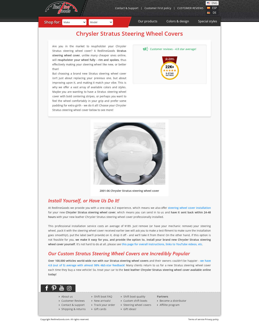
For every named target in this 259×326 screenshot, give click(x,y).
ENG (214, 3)
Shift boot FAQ (103, 296)
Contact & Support (126, 8)
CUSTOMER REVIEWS (190, 8)
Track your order (104, 305)
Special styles (207, 21)
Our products (147, 21)
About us (67, 296)
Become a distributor (173, 300)
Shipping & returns (73, 309)
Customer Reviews (73, 300)
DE (214, 12)
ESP (214, 7)
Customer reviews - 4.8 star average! (173, 49)
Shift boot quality (134, 296)
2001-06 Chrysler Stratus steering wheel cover (129, 190)
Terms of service (196, 319)
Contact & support (73, 305)
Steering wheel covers (137, 305)
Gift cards (100, 309)
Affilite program (170, 305)
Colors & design (177, 21)
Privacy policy (212, 319)
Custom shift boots (135, 300)
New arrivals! (102, 300)
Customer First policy (157, 8)
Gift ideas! (129, 309)
